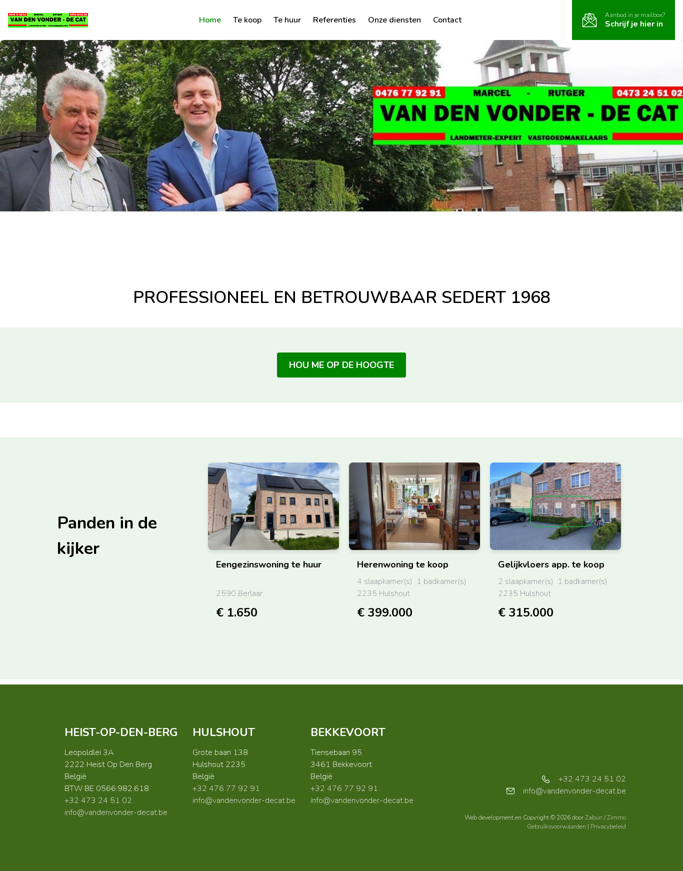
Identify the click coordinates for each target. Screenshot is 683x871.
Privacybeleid (608, 826)
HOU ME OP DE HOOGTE (341, 365)
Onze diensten (394, 20)
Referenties (334, 20)
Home (210, 20)
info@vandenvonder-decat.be (116, 812)
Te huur (287, 20)
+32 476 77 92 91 (226, 788)
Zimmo (616, 818)
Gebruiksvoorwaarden (557, 826)
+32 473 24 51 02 (98, 800)
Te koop (247, 20)
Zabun (593, 818)
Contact (447, 20)
